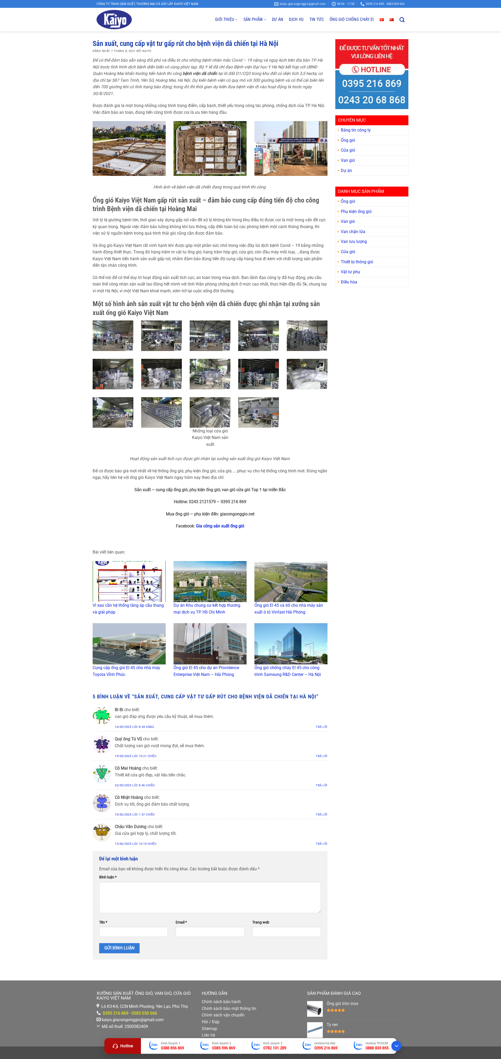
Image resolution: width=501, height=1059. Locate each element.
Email (181, 922)
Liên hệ (208, 1035)
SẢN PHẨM (253, 19)
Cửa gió (348, 150)
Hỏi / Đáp (210, 1021)
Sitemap (209, 1028)
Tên (103, 922)
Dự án (346, 170)
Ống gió (348, 140)
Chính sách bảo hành (221, 1001)
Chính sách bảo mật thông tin (229, 1008)
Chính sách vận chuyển (223, 1015)
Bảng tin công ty (356, 130)
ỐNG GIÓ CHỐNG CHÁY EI (352, 19)
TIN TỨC (316, 19)
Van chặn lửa (353, 231)
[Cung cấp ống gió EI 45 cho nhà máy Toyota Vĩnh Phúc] (129, 643)
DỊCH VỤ (296, 19)
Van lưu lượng (354, 241)
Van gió (348, 160)
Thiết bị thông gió (357, 261)
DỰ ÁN (277, 19)
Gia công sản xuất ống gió (220, 525)
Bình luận (108, 877)
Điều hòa (349, 281)
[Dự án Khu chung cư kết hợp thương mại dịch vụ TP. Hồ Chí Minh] (210, 581)
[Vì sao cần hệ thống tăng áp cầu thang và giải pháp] (129, 581)
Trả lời (321, 727)
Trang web (260, 922)
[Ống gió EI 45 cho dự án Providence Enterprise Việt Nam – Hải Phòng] (210, 643)
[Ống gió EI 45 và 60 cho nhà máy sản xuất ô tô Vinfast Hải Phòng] (290, 581)
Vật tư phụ (350, 271)
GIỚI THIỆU (224, 19)
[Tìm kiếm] (401, 19)
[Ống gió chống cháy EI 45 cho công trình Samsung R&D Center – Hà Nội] (290, 643)
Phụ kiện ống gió (356, 211)
